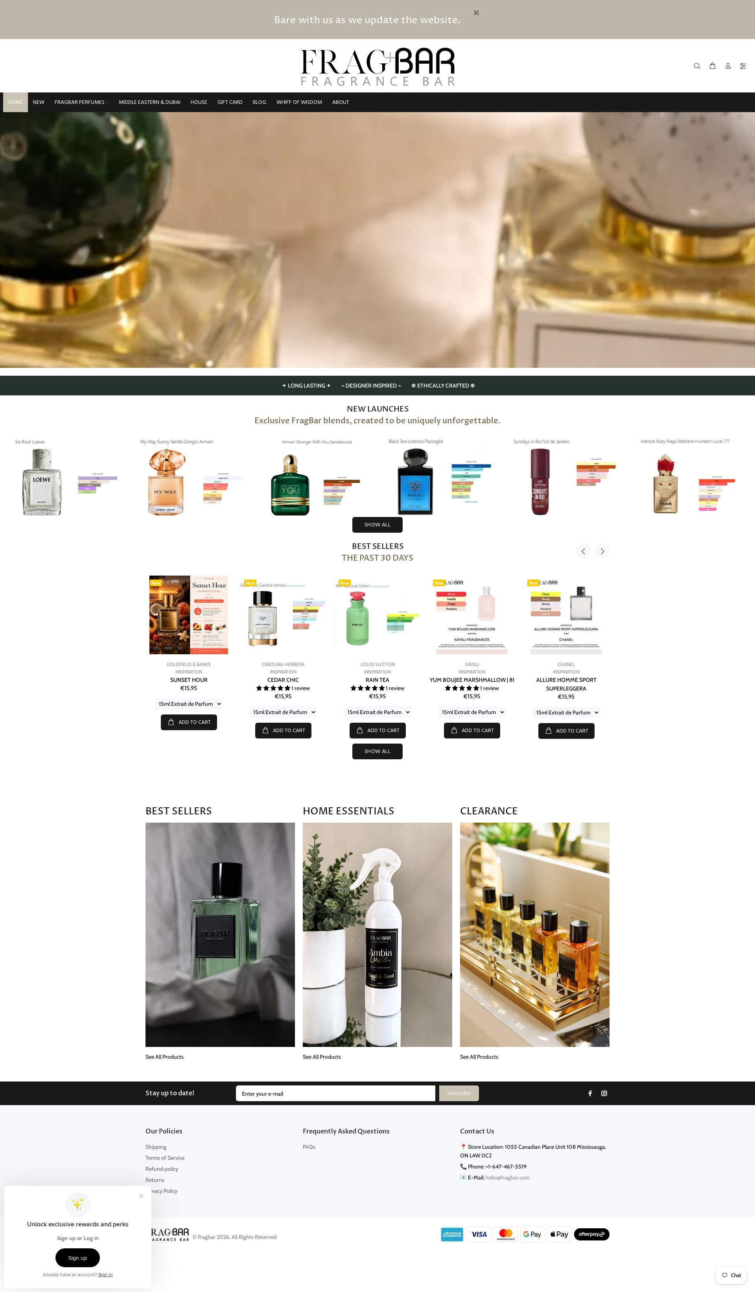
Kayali (383, 664)
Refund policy (161, 1168)
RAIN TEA (288, 679)
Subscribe (459, 1093)
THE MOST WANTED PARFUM (572, 679)
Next (602, 551)
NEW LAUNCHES (378, 409)
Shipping (155, 1146)
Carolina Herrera (194, 664)
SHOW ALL (377, 525)
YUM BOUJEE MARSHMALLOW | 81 (383, 679)
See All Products (164, 1056)
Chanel (477, 664)
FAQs (309, 1146)
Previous (583, 551)
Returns (154, 1179)
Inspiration (194, 672)
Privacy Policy (161, 1190)
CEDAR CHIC (194, 679)
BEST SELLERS (377, 546)
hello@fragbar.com (508, 1177)
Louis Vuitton (289, 664)
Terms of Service (164, 1157)
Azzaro (571, 664)
